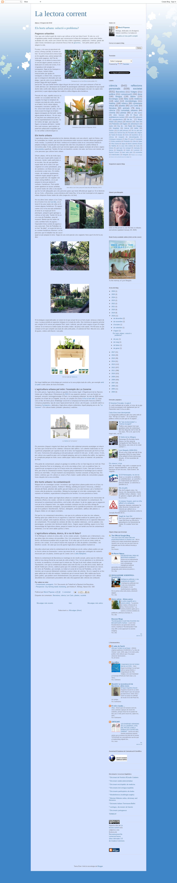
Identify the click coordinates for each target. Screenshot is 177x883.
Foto (85, 81)
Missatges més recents (45, 603)
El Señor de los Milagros (127, 437)
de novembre (118, 321)
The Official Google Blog (120, 535)
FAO (66, 394)
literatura (112, 108)
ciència (63, 595)
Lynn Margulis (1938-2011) (128, 450)
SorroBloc (115, 662)
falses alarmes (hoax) (135, 143)
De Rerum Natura (117, 554)
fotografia (120, 150)
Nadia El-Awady (116, 135)
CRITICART (115, 722)
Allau (113, 708)
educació (139, 117)
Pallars (133, 154)
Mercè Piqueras (124, 27)
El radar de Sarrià (118, 646)
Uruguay (139, 126)
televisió (129, 122)
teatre (111, 126)
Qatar (140, 141)
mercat (126, 128)
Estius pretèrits (116, 141)
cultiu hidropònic (80, 554)
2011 (113, 370)
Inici (70, 603)
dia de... (130, 119)
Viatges (134, 92)
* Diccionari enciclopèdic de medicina (122, 784)
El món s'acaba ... (118, 706)
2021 (113, 306)
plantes (76, 595)
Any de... (120, 126)
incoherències (120, 157)
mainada (137, 148)
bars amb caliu (127, 152)
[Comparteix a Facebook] (86, 592)
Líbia (134, 141)
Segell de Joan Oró (125, 516)
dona (140, 94)
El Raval (134, 115)
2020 (113, 309)
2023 (113, 300)
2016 (113, 355)
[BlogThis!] (81, 592)
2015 (113, 358)
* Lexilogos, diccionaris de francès (121, 807)
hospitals (116, 128)
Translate (125, 64)
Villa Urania (115, 143)
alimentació (135, 124)
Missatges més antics (95, 603)
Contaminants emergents (44, 584)
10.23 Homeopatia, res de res (129, 475)
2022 (113, 303)
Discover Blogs (117, 619)
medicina (138, 99)
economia (139, 152)
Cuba (138, 146)
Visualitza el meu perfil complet (127, 36)
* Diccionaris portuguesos (118, 810)
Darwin (111, 130)
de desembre (118, 318)
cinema (112, 113)
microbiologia (131, 101)
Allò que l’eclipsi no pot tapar (121, 648)
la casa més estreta (126, 146)
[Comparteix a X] (84, 592)
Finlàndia (127, 141)
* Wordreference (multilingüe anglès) (121, 795)
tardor (136, 128)
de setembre (118, 327)
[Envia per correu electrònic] (79, 592)
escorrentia (40, 149)
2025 (113, 294)
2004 (113, 392)
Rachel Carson (114, 152)
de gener (116, 348)
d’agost (116, 331)
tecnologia (113, 99)
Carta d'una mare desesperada (119, 412)
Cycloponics (46, 405)
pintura (119, 122)
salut (117, 101)
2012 (113, 367)
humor (140, 113)
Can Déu (53, 202)
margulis (121, 137)
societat (83, 595)
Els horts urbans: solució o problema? (57, 28)
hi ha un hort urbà (88, 398)
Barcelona (56, 595)
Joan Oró (139, 122)
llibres (133, 96)
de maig (116, 342)
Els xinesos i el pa (115, 463)
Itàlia (126, 99)
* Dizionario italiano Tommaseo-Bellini (122, 803)
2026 (113, 291)
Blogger (100, 866)
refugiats (125, 154)
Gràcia (111, 148)
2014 (113, 361)
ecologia (139, 154)
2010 (113, 373)
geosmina (77, 43)
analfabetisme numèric (117, 117)
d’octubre (116, 324)
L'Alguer (139, 132)
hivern (112, 157)
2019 (113, 313)
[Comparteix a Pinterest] (88, 592)
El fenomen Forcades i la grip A (120, 403)
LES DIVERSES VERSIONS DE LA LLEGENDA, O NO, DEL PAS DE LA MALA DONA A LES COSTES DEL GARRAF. (130, 727)
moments (139, 139)
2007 (113, 383)
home (127, 135)
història (66, 441)
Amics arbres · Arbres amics (122, 599)
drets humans (118, 115)
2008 (113, 380)
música (124, 103)
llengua (118, 96)
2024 (113, 297)
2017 (113, 352)
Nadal (130, 126)
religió (127, 157)
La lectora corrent (61, 14)
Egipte (125, 124)
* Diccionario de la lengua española (121, 788)
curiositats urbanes (129, 110)
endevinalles (115, 154)
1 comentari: (67, 592)
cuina (130, 117)
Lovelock (136, 150)
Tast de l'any (121, 132)
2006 (113, 386)
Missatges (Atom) (75, 610)
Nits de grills (123, 488)
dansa (111, 150)
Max (126, 139)
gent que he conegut (123, 148)
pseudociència (118, 119)
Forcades (131, 132)
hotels (128, 150)
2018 (113, 316)
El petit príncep (123, 130)
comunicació (126, 94)
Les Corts (70, 595)
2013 (113, 364)
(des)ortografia (134, 137)
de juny (116, 339)
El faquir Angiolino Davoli (129, 688)
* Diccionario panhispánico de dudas (121, 791)
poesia (123, 113)
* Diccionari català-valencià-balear (121, 781)
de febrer (116, 345)
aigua (123, 143)
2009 (113, 377)
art (132, 113)
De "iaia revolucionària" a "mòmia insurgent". (127, 423)
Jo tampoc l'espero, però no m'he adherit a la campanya (130, 502)
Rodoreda (115, 124)
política (112, 94)
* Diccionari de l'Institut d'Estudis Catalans (123, 777)
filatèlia (113, 146)
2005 (113, 389)
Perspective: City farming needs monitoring (51, 587)
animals (126, 108)
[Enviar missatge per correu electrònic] (75, 592)
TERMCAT (112, 814)
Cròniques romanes (115, 139)
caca (131, 139)
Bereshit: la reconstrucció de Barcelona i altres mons (122, 685)
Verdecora (74, 377)
